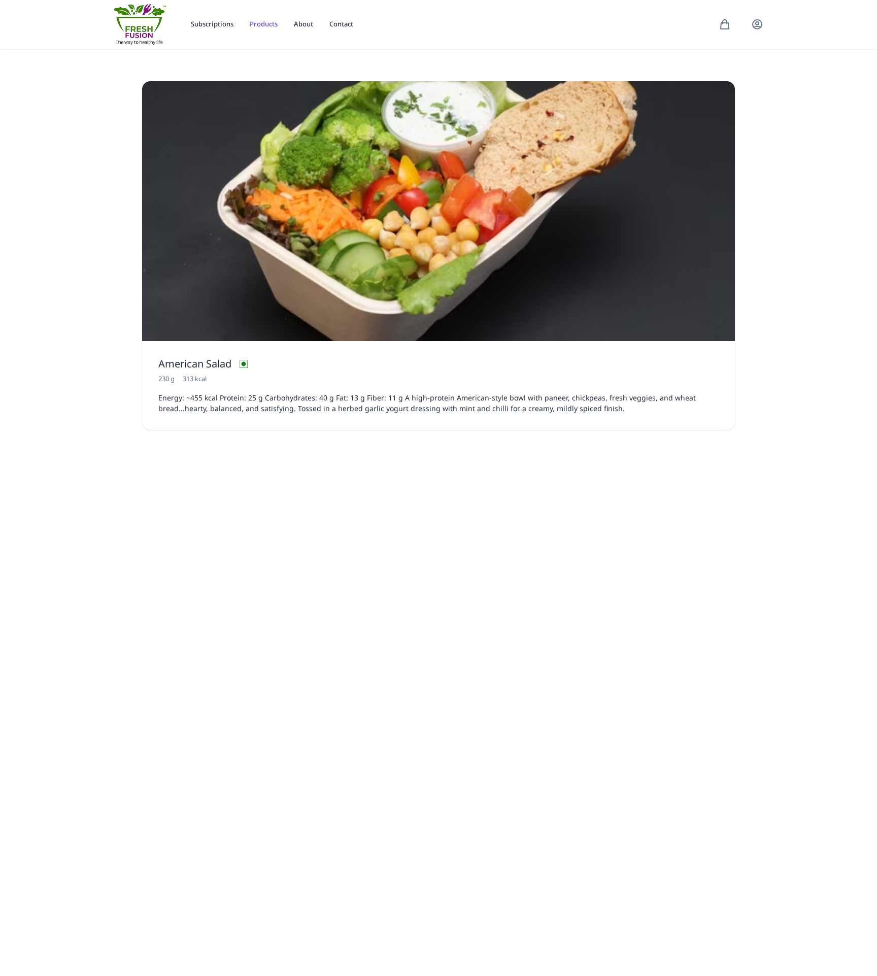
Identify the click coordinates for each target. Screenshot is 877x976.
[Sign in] (757, 24)
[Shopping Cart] (725, 24)
